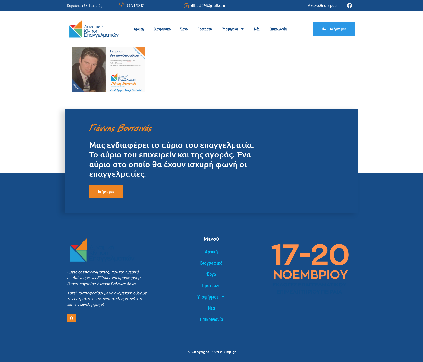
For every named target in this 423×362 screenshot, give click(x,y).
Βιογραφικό (162, 28)
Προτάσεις (204, 28)
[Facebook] (349, 5)
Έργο (184, 28)
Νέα (257, 28)
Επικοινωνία (278, 28)
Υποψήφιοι (230, 28)
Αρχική (139, 28)
